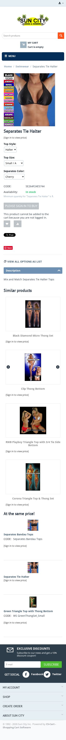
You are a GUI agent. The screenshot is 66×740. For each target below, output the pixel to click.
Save (9, 247)
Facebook (36, 674)
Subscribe (51, 665)
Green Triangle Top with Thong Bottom (28, 611)
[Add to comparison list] (17, 223)
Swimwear (22, 66)
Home (8, 66)
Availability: (11, 192)
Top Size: (9, 157)
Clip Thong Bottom (33, 388)
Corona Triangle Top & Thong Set (33, 498)
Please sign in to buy (21, 206)
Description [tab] (13, 270)
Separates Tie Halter (16, 576)
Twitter (56, 674)
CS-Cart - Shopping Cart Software (29, 725)
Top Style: (10, 144)
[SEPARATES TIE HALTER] (29, 99)
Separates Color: (14, 171)
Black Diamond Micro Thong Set (33, 335)
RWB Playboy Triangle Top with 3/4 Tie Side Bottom (33, 444)
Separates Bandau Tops (18, 534)
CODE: (7, 186)
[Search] (61, 35)
